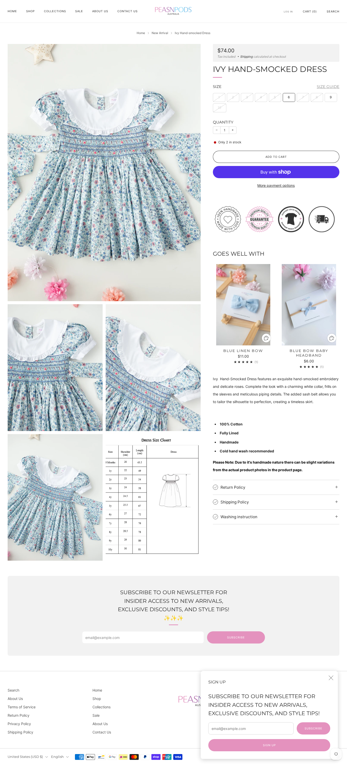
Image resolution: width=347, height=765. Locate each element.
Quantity (223, 122)
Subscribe (313, 728)
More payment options (276, 185)
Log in (288, 11)
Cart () (310, 11)
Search (333, 11)
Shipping (246, 56)
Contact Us (127, 11)
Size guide (328, 86)
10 (219, 108)
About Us (100, 11)
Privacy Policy (19, 724)
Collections (55, 11)
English (57, 757)
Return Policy (18, 715)
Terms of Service (22, 707)
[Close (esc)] (331, 678)
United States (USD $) (25, 757)
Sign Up (269, 745)
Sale (79, 11)
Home (12, 11)
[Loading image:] (276, 219)
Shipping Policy (20, 732)
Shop (30, 11)
